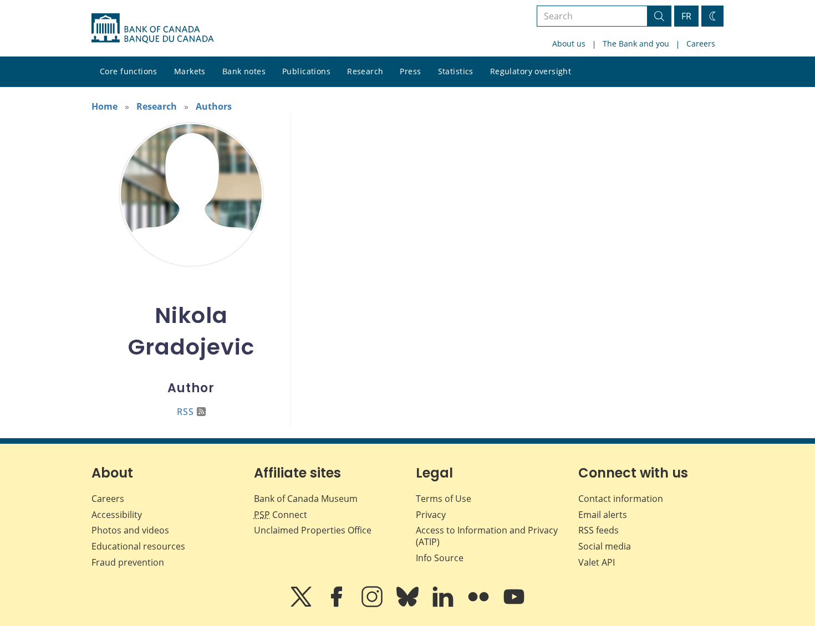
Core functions (128, 71)
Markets (190, 71)
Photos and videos (130, 530)
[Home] (152, 28)
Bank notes (244, 71)
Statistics (455, 71)
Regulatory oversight (530, 71)
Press (410, 71)
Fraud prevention (127, 562)
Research (365, 71)
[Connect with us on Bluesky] (408, 604)
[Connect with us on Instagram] (373, 604)
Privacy (431, 515)
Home (104, 106)
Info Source (439, 558)
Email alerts (602, 515)
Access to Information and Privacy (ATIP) (487, 536)
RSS (185, 412)
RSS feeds (598, 530)
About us (568, 43)
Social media (604, 546)
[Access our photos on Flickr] (479, 604)
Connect (280, 515)
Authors (214, 106)
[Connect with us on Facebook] (337, 604)
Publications (306, 71)
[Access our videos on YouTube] (514, 604)
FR (686, 16)
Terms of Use (443, 498)
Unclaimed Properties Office (312, 530)
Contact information (620, 498)
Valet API (596, 562)
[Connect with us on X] (302, 604)
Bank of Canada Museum (306, 498)
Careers (700, 43)
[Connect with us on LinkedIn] (444, 604)
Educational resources (138, 546)
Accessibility (116, 515)
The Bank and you (636, 43)
